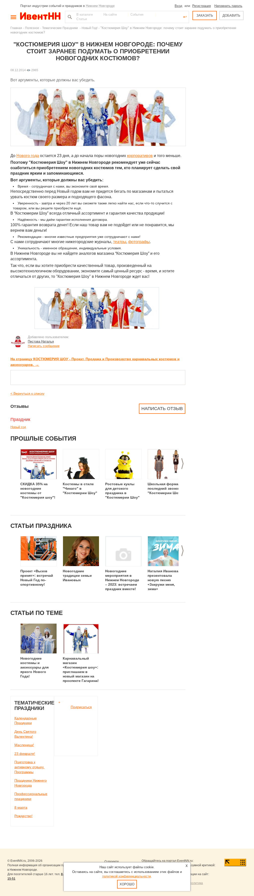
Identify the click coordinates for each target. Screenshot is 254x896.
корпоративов (140, 156)
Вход (178, 6)
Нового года (27, 156)
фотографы (139, 242)
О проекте (111, 861)
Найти (69, 16)
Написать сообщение (44, 346)
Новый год (18, 427)
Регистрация (201, 6)
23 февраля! (24, 754)
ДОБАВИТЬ (231, 15)
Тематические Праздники (60, 28)
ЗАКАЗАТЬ (204, 15)
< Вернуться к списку (27, 393)
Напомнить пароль (228, 6)
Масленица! (24, 745)
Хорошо (127, 884)
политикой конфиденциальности (126, 876)
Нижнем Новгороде (100, 6)
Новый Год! (89, 28)
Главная (16, 28)
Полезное (32, 28)
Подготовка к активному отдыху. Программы (29, 767)
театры (119, 242)
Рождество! (23, 816)
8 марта (20, 807)
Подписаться (81, 707)
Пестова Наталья (41, 341)
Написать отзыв (162, 408)
